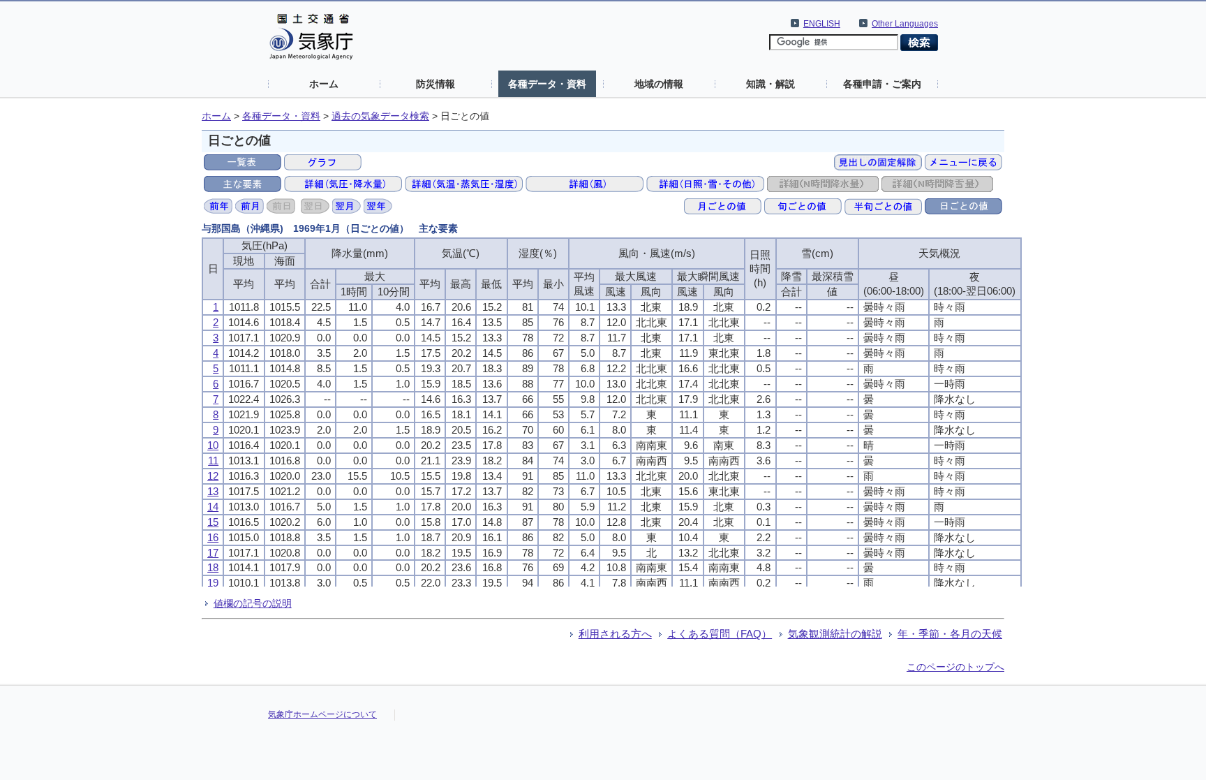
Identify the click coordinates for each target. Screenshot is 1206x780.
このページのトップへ (955, 666)
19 (212, 583)
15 (212, 522)
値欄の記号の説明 (253, 603)
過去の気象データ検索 (380, 116)
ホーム (323, 83)
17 (212, 553)
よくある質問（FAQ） (719, 634)
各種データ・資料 (547, 83)
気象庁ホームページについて (322, 714)
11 (213, 460)
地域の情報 (658, 83)
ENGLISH (821, 24)
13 (212, 491)
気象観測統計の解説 (835, 634)
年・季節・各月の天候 (950, 634)
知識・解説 (770, 83)
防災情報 (435, 83)
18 (212, 567)
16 (212, 537)
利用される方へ (615, 634)
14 (212, 507)
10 (212, 445)
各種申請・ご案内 (882, 83)
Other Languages (905, 24)
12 (212, 476)
